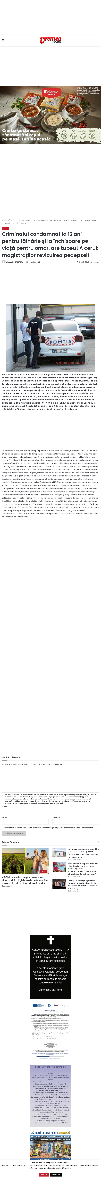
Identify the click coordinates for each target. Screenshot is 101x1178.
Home (6, 220)
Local (12, 220)
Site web (56, 817)
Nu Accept (55, 1174)
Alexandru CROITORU (14, 262)
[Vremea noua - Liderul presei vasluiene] (50, 40)
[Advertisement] (50, 17)
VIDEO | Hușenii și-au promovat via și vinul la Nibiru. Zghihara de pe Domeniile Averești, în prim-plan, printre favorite (25, 880)
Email (4, 817)
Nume (4, 807)
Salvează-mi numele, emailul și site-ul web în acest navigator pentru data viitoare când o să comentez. (48, 827)
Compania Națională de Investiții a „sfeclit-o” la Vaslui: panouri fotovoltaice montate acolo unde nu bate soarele (83, 853)
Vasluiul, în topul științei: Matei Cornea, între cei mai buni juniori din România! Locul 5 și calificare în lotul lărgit (82, 884)
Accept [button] (44, 1174)
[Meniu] (3, 41)
